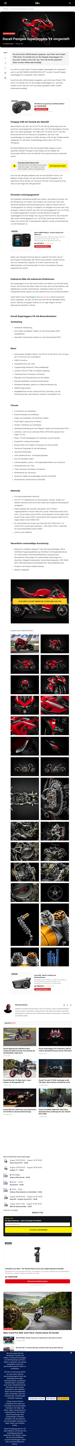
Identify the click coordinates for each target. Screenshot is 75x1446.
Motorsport (8, 1328)
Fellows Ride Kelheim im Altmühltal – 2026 (26, 1192)
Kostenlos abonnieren (38, 1230)
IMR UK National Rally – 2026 (21, 1206)
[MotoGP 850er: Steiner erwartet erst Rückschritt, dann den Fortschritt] (8, 1340)
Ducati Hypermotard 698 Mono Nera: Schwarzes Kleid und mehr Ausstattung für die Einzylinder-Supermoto (19, 1051)
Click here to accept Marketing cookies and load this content (39, 602)
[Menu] (5, 3)
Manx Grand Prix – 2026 (19, 1163)
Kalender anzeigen (10, 1210)
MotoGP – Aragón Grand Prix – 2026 (23, 1199)
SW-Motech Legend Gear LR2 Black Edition (49, 104)
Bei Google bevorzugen (58, 166)
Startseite (5, 9)
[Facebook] (5, 63)
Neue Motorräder (9, 33)
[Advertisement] (18, 1139)
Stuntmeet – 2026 (17, 1185)
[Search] (70, 3)
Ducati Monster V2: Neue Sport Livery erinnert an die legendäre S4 (17, 1081)
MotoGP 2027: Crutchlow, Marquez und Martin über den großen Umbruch (39, 1347)
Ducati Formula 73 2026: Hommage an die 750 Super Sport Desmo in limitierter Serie (54, 1081)
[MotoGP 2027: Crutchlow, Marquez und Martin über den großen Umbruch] (8, 1350)
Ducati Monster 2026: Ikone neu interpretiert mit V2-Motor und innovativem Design (19, 1111)
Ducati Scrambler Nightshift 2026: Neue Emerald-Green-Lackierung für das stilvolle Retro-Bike (54, 1112)
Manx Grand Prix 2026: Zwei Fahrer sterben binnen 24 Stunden (31, 1333)
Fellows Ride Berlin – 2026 (20, 1177)
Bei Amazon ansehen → (42, 246)
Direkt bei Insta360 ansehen (38, 1281)
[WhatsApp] (5, 58)
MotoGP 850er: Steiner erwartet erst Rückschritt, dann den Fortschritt (39, 1338)
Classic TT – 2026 (17, 1170)
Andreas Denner (8, 43)
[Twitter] (5, 68)
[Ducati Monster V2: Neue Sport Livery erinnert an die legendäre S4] (19, 1068)
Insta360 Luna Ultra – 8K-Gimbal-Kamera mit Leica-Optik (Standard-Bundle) (34, 1269)
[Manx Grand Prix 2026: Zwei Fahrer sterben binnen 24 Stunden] (37, 1311)
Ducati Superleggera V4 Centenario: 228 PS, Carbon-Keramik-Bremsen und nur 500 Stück (55, 1050)
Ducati (45, 297)
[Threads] (5, 73)
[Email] (5, 78)
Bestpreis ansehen (41, 109)
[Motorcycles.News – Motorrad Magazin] (37, 3)
